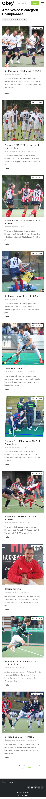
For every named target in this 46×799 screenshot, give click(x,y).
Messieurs (16, 74)
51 (20, 766)
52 (24, 766)
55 (39, 766)
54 (34, 766)
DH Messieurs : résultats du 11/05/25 (22, 71)
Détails (6, 93)
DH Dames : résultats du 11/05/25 (21, 296)
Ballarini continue (12, 589)
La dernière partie (13, 368)
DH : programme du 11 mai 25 (19, 737)
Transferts (20, 372)
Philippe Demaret (7, 782)
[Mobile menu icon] (42, 3)
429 (22, 769)
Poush (27, 792)
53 (29, 766)
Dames (15, 151)
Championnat (8, 74)
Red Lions (15, 667)
